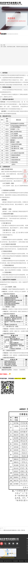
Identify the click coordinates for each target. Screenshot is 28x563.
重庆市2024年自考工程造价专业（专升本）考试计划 (14, 530)
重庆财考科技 (21, 561)
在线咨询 (25, 171)
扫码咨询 (25, 181)
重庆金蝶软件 (15, 561)
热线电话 (25, 176)
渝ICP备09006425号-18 (8, 561)
